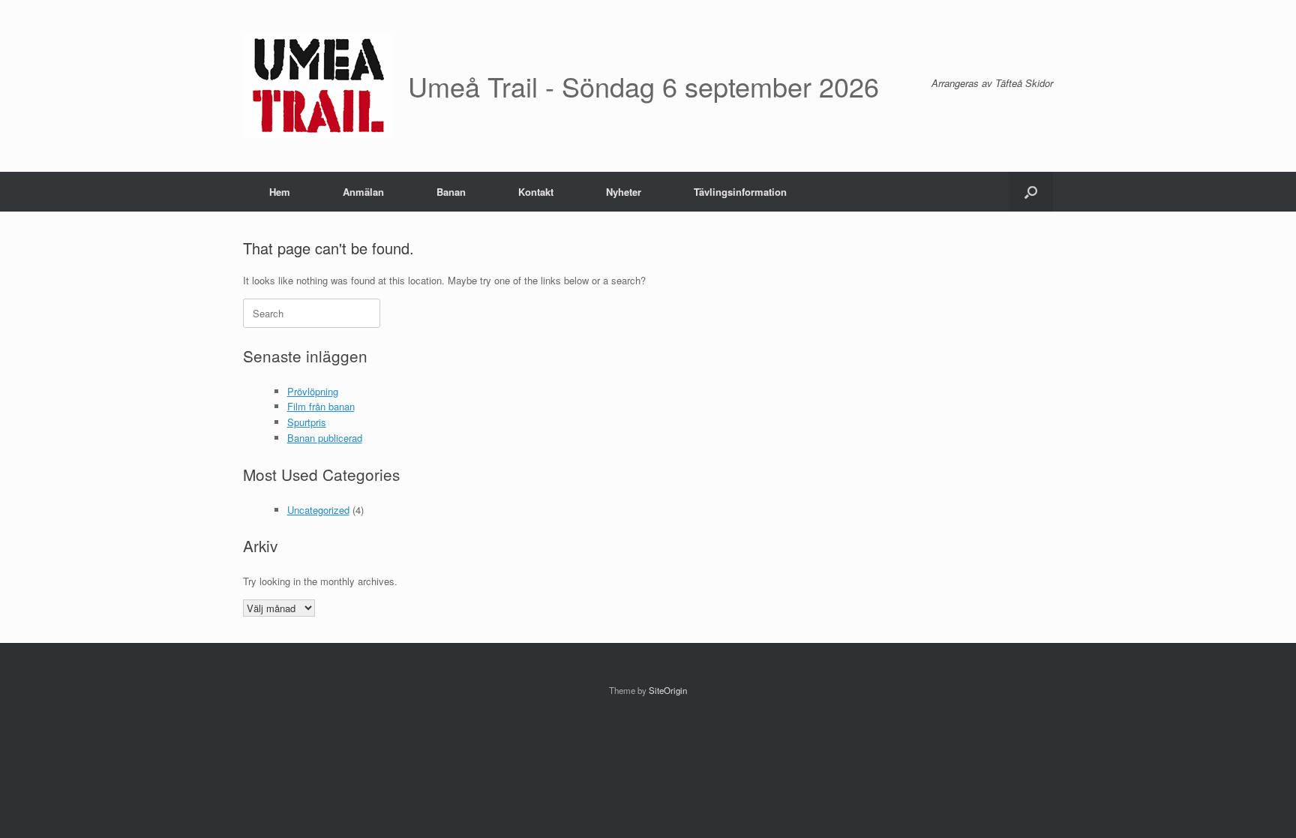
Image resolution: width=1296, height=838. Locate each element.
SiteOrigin (668, 690)
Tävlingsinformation (740, 192)
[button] (1031, 192)
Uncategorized (318, 510)
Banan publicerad (324, 438)
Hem (279, 192)
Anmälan (363, 192)
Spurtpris (306, 422)
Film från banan (321, 406)
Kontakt (536, 192)
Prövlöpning (312, 391)
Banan (451, 192)
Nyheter (623, 192)
